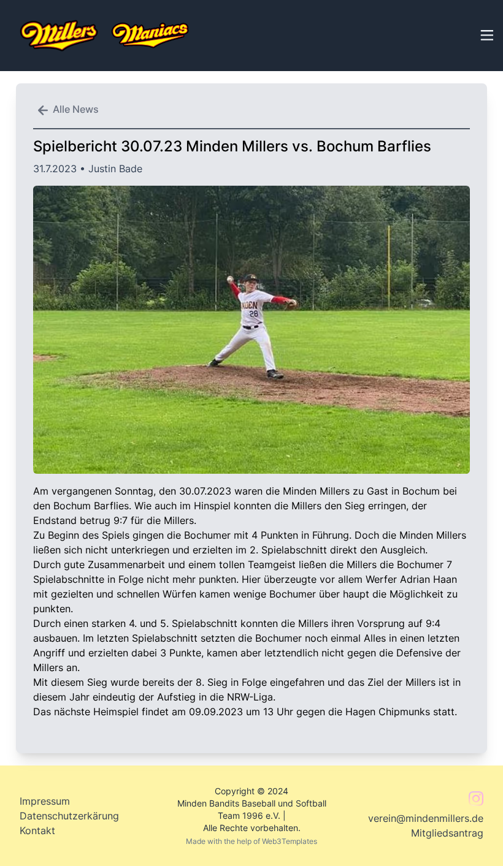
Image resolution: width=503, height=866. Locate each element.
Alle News (76, 109)
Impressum (45, 801)
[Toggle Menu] (485, 33)
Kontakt (37, 830)
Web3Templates (289, 841)
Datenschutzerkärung (69, 816)
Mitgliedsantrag (447, 833)
